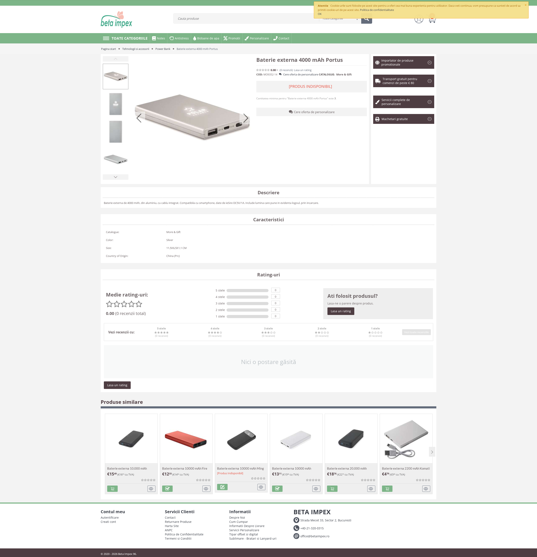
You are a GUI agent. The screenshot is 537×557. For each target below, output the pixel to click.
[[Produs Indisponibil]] (222, 487)
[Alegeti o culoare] (167, 489)
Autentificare (110, 517)
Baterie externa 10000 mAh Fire (184, 468)
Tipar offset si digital (243, 534)
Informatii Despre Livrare (247, 526)
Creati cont (108, 522)
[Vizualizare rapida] (151, 489)
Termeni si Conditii (178, 538)
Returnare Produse (178, 522)
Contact (170, 517)
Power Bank (162, 49)
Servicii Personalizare (244, 530)
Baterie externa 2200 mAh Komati (406, 468)
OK (320, 14)
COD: (259, 74)
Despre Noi (237, 517)
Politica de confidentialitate (377, 10)
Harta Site (172, 526)
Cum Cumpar (238, 522)
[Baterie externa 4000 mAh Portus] (192, 118)
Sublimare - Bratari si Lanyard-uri (252, 538)
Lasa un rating (341, 311)
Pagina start (108, 49)
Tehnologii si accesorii (135, 49)
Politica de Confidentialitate (184, 534)
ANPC (169, 530)
